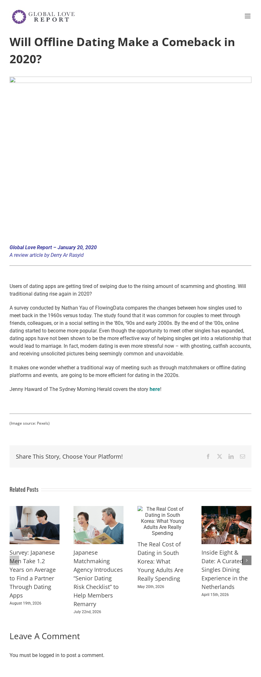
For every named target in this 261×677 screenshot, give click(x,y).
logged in (49, 655)
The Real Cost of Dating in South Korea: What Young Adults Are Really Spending (160, 561)
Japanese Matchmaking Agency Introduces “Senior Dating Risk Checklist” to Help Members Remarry (98, 578)
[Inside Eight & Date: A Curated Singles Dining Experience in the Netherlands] (226, 509)
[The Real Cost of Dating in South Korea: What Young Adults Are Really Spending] (162, 509)
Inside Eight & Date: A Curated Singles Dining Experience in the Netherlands (224, 570)
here (155, 389)
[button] (14, 560)
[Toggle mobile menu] (248, 16)
